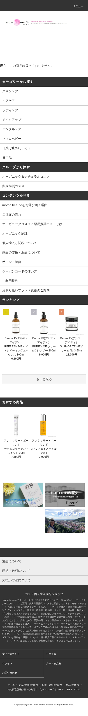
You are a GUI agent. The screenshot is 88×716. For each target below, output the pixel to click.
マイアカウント (11, 654)
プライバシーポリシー (49, 689)
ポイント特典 (11, 262)
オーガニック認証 (15, 233)
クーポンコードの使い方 (19, 271)
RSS (69, 689)
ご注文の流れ (11, 214)
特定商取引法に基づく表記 (21, 689)
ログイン (7, 663)
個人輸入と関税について (19, 243)
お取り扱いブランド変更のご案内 (26, 290)
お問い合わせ (9, 672)
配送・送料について (52, 685)
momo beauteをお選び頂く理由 (24, 205)
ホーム (11, 685)
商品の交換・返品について (21, 252)
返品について (73, 685)
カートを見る (53, 663)
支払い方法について (28, 685)
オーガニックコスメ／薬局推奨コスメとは (32, 224)
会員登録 (51, 654)
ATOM (77, 689)
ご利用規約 (10, 281)
